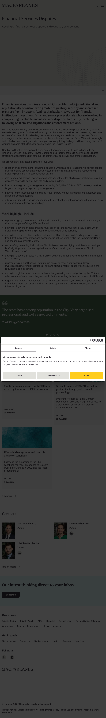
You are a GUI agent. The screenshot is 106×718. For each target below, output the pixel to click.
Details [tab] (53, 348)
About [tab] (87, 348)
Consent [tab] (18, 348)
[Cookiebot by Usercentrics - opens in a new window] (91, 340)
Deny (19, 375)
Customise (51, 375)
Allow (86, 375)
